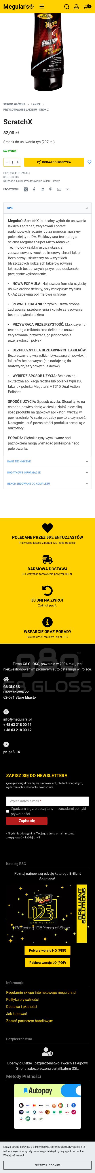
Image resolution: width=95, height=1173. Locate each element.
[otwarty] (41, 6)
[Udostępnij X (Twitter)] (26, 189)
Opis (10, 208)
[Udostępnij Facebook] (34, 189)
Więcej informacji (13, 1155)
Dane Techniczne (19, 461)
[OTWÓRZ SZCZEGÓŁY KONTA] (76, 6)
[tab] (47, 208)
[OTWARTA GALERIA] (47, 47)
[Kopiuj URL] (68, 189)
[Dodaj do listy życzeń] (89, 162)
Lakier (36, 104)
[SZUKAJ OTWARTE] (66, 6)
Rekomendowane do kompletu (28, 483)
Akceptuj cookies (47, 1165)
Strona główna (14, 104)
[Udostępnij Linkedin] (42, 189)
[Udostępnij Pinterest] (51, 189)
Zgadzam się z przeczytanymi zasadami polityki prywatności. (48, 811)
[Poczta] (59, 189)
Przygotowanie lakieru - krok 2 (26, 109)
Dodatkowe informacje (24, 472)
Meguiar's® (18, 6)
